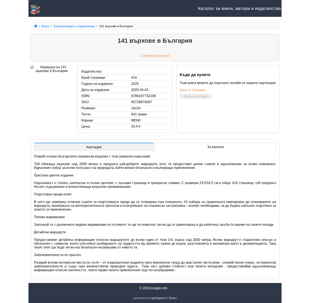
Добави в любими (195, 96)
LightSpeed (157, 298)
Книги (45, 26)
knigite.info (159, 288)
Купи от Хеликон (192, 90)
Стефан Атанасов (155, 55)
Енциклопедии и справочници (74, 26)
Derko (173, 298)
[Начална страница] (49, 8)
